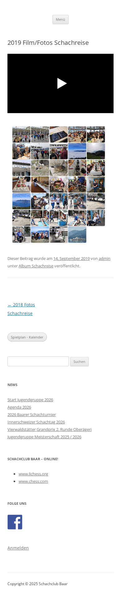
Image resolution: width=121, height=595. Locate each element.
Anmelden (18, 548)
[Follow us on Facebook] (14, 522)
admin (104, 258)
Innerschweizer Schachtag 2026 (36, 422)
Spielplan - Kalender (27, 337)
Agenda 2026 (19, 407)
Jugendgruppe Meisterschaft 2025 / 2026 (44, 437)
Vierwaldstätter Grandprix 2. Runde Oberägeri (49, 429)
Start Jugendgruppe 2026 (30, 399)
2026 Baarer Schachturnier (31, 414)
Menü (60, 19)
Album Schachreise (36, 266)
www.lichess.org (33, 474)
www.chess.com (33, 481)
